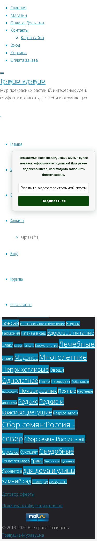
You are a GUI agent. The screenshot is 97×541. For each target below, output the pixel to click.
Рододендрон (65, 412)
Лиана (7, 358)
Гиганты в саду (33, 333)
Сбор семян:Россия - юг (54, 439)
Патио (44, 381)
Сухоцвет (29, 452)
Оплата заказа (21, 304)
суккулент (58, 481)
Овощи (57, 370)
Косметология (46, 345)
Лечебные (77, 344)
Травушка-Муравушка (23, 535)
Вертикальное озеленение (42, 323)
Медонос (26, 357)
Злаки (7, 345)
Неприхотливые (25, 369)
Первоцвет (60, 381)
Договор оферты (18, 494)
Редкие (28, 401)
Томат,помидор (16, 460)
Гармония (11, 333)
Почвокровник (38, 390)
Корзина (16, 279)
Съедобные (56, 451)
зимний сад (16, 481)
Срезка (10, 451)
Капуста (29, 345)
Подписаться (53, 201)
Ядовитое (12, 471)
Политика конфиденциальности (32, 506)
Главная (16, 144)
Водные (73, 323)
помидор (40, 481)
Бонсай (10, 323)
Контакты (17, 220)
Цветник (68, 461)
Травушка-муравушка (23, 81)
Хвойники (52, 461)
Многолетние (63, 357)
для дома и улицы (49, 470)
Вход (14, 253)
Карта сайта (29, 237)
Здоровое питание (70, 332)
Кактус (18, 346)
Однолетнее (20, 380)
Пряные (67, 390)
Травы (37, 461)
